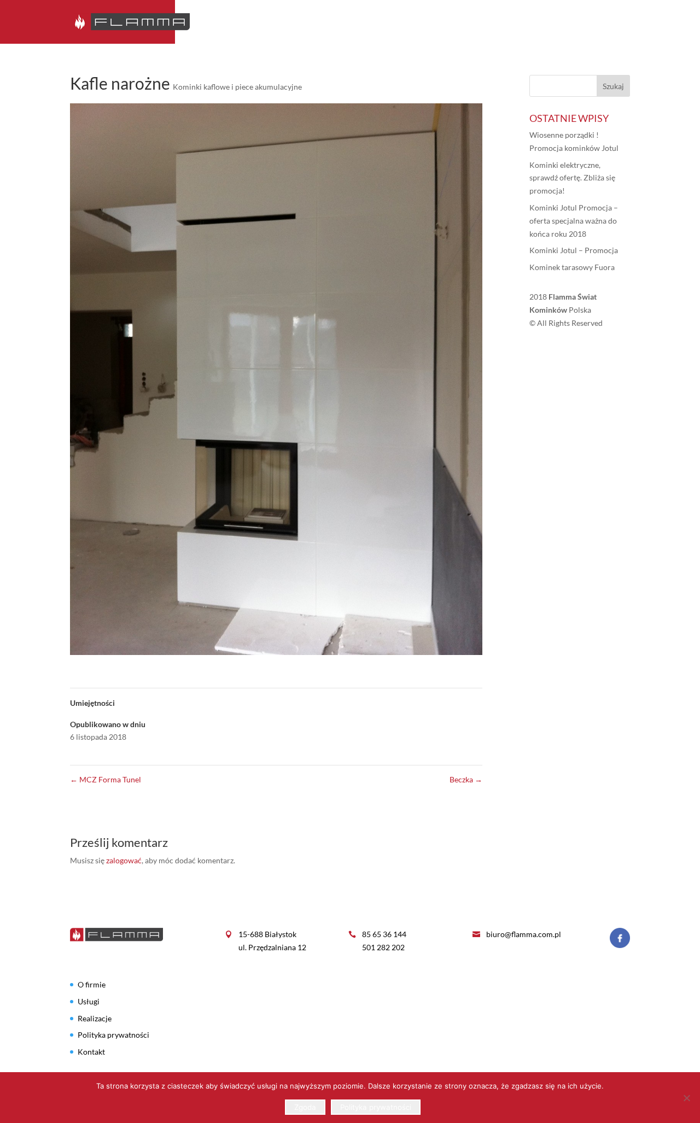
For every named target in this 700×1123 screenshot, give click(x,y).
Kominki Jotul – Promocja (573, 250)
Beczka (466, 779)
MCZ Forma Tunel (105, 779)
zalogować (124, 860)
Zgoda (305, 1107)
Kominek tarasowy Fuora (572, 267)
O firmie (422, 22)
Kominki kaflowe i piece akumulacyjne (237, 86)
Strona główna (358, 22)
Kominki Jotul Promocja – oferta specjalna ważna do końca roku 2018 (573, 220)
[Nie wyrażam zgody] (686, 1097)
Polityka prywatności (113, 1034)
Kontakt (611, 22)
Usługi (508, 22)
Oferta (466, 22)
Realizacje (558, 22)
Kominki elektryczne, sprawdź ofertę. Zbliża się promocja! (572, 178)
